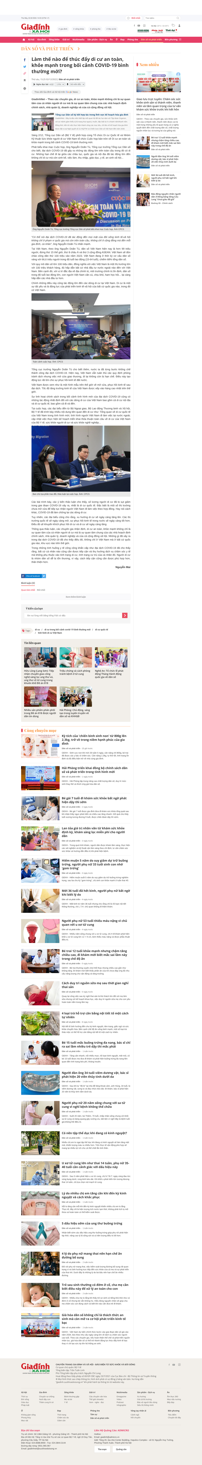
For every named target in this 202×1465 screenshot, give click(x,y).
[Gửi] (124, 615)
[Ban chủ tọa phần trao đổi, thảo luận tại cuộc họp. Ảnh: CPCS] (80, 459)
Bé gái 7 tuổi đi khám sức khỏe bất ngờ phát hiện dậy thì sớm (94, 800)
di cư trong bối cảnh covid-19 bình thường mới (67, 629)
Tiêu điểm (172, 1415)
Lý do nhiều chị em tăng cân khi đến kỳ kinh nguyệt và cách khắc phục (94, 1195)
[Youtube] (139, 25)
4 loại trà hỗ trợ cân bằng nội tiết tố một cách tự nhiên (95, 1015)
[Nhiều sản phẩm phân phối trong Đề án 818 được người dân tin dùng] (40, 696)
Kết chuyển (135, 1417)
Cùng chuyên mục (40, 730)
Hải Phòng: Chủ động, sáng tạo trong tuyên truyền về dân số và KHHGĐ (75, 713)
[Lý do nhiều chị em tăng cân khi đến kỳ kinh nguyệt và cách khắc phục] (40, 1203)
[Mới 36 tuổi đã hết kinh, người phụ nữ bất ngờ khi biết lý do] (40, 901)
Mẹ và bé (112, 29)
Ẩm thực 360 (172, 1396)
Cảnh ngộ (135, 1415)
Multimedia (78, 39)
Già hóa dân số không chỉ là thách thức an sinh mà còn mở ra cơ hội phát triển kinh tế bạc (94, 1319)
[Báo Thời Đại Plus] (171, 30)
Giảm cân (61, 1420)
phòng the (96, 29)
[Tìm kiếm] (178, 18)
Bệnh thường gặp (71, 1396)
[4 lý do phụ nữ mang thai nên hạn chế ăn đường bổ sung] (40, 1264)
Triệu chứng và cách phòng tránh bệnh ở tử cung (75, 672)
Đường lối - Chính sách (162, 203)
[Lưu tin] (24, 81)
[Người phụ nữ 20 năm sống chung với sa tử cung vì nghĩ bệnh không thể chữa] (40, 1113)
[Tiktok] (144, 25)
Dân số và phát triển (151, 39)
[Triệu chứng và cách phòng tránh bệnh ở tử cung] (76, 657)
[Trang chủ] (23, 40)
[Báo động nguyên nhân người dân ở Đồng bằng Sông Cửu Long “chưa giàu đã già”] (143, 199)
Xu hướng (141, 1396)
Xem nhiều (149, 64)
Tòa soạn (102, 1449)
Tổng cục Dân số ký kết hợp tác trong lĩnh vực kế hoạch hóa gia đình (91, 115)
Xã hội (31, 39)
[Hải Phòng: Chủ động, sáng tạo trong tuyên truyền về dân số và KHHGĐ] (76, 696)
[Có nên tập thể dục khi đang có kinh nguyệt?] (40, 1143)
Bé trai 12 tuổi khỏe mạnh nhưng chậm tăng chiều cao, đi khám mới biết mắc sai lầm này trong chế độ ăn (94, 955)
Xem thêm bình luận (76, 597)
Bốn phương (171, 39)
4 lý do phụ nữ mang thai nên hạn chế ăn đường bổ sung (92, 1255)
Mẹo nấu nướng (174, 1399)
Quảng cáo (121, 1449)
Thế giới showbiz (96, 1399)
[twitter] (44, 576)
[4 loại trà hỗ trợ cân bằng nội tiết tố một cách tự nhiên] (40, 1023)
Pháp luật (25, 1405)
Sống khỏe (54, 39)
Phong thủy (26, 1417)
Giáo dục (25, 1402)
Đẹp (122, 39)
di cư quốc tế (101, 629)
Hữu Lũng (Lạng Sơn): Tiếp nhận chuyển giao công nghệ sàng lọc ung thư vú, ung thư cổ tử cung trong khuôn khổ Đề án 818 (39, 677)
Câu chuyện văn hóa (98, 1396)
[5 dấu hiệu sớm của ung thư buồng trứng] (40, 1233)
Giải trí (66, 39)
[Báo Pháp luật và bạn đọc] (157, 31)
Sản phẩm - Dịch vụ (97, 39)
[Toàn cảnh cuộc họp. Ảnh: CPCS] (80, 326)
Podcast (120, 1402)
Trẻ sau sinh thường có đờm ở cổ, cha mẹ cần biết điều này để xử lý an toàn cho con (95, 1287)
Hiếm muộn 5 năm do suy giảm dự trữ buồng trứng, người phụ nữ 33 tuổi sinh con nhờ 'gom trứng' (95, 864)
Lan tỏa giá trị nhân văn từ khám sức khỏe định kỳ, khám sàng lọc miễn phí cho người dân (93, 832)
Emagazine (121, 1396)
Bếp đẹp (170, 1402)
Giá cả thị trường (144, 1399)
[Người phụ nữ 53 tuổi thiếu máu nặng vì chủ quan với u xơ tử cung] (40, 931)
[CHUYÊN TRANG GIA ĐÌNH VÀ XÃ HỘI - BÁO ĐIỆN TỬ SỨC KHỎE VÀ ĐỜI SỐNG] (35, 29)
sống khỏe (79, 29)
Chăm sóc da (63, 1417)
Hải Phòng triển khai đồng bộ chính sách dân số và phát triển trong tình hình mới (94, 770)
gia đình (63, 29)
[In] (24, 89)
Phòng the (132, 39)
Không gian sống (28, 1415)
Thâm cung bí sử (46, 1402)
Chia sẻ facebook (33, 576)
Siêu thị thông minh (145, 1405)
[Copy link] (24, 73)
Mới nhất (135, 18)
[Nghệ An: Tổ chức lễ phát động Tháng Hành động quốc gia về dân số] (111, 657)
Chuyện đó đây (174, 1417)
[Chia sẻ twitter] (24, 66)
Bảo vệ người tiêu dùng (147, 1402)
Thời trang (61, 1415)
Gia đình (41, 39)
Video (119, 1399)
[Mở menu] (180, 39)
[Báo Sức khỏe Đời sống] (143, 31)
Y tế (66, 1402)
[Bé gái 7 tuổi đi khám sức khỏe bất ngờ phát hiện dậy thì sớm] (40, 808)
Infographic (121, 1405)
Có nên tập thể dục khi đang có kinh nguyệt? (94, 1133)
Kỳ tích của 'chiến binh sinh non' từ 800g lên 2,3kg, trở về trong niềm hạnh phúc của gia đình (94, 740)
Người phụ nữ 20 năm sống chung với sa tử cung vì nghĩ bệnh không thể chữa (93, 1105)
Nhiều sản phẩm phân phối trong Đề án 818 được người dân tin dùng (40, 713)
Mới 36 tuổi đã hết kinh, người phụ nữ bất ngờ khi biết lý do (96, 893)
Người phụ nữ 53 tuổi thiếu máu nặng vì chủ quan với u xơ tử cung (94, 923)
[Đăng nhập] (179, 25)
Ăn (111, 39)
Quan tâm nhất (28, 590)
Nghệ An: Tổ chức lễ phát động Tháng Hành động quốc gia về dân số (109, 673)
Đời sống (25, 1399)
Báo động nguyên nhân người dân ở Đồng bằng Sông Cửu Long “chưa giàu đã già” (166, 197)
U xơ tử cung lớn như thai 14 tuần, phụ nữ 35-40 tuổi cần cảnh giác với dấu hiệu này (95, 1165)
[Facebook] (134, 25)
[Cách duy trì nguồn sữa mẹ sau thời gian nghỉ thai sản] (40, 993)
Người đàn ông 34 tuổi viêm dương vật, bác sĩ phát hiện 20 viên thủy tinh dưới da (95, 1075)
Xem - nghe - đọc (96, 1402)
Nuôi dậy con (44, 1399)
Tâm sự (93, 1414)
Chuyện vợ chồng (46, 1396)
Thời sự (24, 1396)
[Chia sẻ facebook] (24, 59)
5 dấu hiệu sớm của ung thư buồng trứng (92, 1223)
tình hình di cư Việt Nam (49, 633)
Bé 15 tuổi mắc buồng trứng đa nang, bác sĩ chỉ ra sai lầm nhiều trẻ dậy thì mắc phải (96, 1044)
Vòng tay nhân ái (138, 1411)
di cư (37, 629)
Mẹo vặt (24, 1420)
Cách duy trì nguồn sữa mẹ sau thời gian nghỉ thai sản (95, 985)
